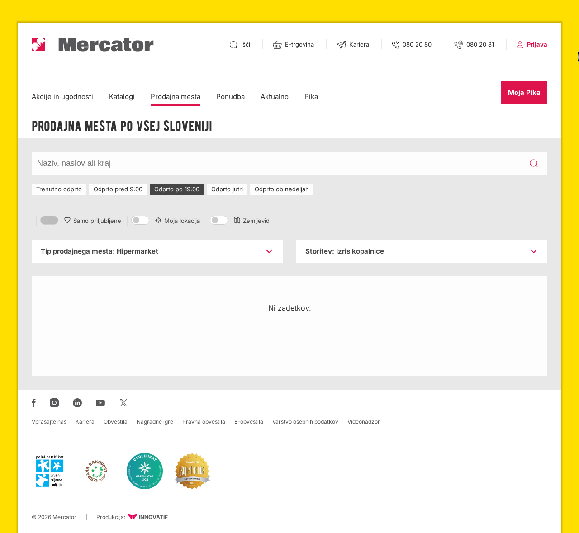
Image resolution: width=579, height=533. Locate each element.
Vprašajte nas (49, 421)
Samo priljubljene (97, 220)
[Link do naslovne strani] (93, 45)
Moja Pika (524, 92)
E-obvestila (248, 421)
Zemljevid (256, 220)
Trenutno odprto (59, 189)
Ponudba (230, 96)
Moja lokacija (182, 220)
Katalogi (122, 96)
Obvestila (116, 421)
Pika (311, 96)
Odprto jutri (227, 189)
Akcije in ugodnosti (62, 96)
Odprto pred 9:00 (118, 189)
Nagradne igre (155, 421)
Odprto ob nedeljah (282, 189)
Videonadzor (363, 421)
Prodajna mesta (175, 96)
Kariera (85, 421)
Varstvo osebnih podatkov (305, 421)
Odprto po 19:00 (176, 189)
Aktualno (275, 96)
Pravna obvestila (203, 421)
